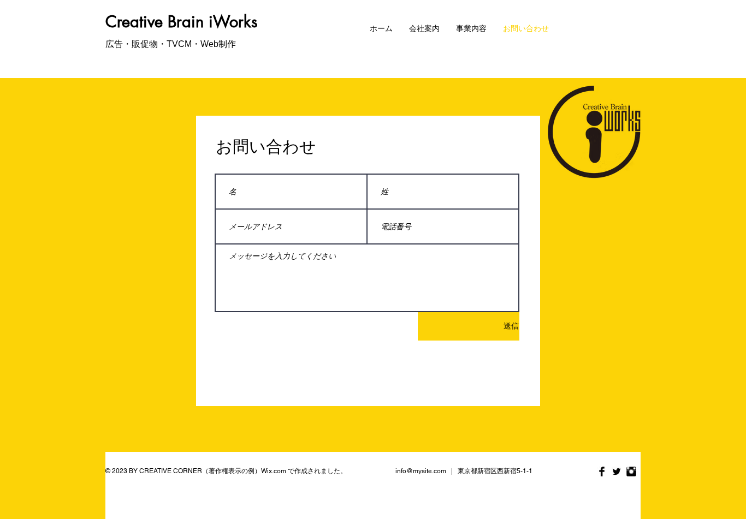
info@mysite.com (420, 471)
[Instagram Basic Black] (631, 471)
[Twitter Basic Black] (616, 471)
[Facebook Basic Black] (602, 471)
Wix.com (273, 471)
